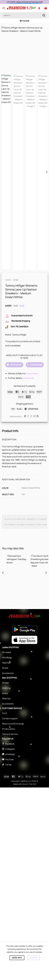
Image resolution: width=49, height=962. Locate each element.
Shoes (15, 280)
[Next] (43, 49)
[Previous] (5, 49)
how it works (32, 373)
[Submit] (44, 15)
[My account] (39, 8)
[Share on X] (31, 416)
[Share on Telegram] (38, 416)
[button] (3, 8)
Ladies (8, 280)
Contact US (28, 378)
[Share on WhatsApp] (25, 416)
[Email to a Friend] (34, 416)
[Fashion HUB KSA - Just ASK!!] (21, 8)
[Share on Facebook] (28, 416)
